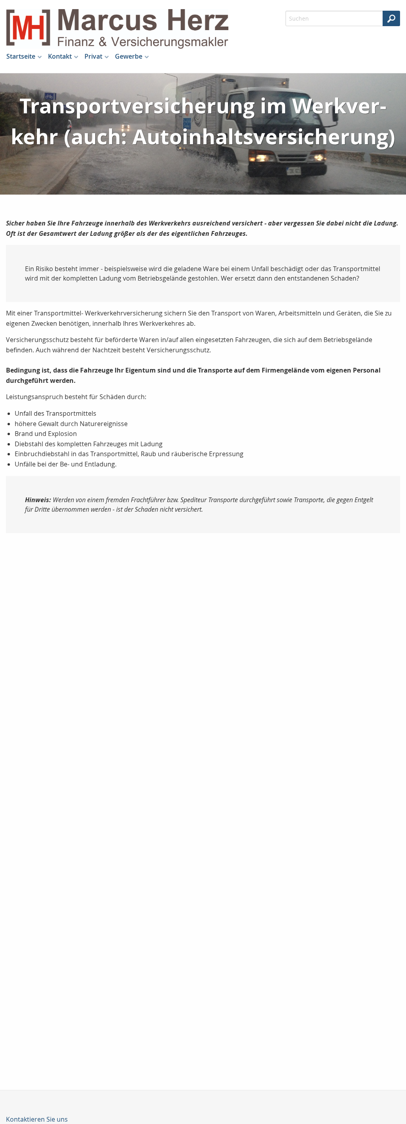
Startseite (20, 56)
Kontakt (60, 56)
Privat (93, 56)
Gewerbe (128, 56)
